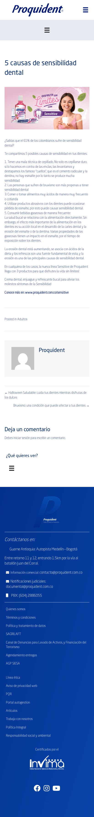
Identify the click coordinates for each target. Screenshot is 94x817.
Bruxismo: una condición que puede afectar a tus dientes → (51, 405)
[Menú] (85, 9)
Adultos (22, 319)
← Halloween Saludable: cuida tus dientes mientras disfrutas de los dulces (45, 395)
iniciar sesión (21, 438)
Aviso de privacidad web (21, 686)
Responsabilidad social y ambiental (28, 735)
